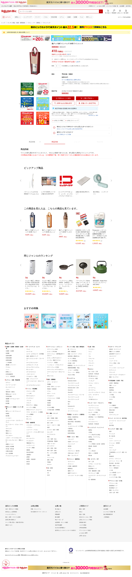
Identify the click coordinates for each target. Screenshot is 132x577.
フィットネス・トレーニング (116, 367)
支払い (81, 511)
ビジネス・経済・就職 (53, 429)
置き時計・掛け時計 (114, 463)
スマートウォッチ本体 (53, 367)
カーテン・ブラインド (115, 458)
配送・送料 (82, 509)
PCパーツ (29, 416)
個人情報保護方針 (108, 514)
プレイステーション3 (73, 397)
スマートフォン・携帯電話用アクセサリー (56, 354)
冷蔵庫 (69, 17)
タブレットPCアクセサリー (54, 358)
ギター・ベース (51, 393)
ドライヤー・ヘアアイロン (33, 425)
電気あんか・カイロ (11, 394)
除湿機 (7, 403)
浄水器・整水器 (10, 449)
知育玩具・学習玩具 (94, 374)
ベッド (111, 438)
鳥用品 (90, 441)
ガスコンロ (8, 428)
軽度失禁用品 (71, 433)
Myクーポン (58, 519)
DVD (48, 475)
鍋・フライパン (72, 349)
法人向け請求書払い (60, 527)
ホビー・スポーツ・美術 (53, 425)
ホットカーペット (10, 387)
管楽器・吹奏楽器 (51, 389)
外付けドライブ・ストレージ (34, 409)
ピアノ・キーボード (52, 382)
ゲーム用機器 (29, 414)
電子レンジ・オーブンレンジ (13, 411)
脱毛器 (28, 436)
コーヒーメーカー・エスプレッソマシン (14, 421)
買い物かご (58, 509)
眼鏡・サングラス (113, 377)
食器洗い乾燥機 (10, 446)
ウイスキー (91, 349)
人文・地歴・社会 (51, 439)
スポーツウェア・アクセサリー (117, 374)
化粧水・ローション (73, 441)
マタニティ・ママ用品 (94, 410)
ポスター (49, 464)
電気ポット (8, 431)
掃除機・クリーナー (11, 365)
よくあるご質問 (101, 6)
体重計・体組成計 (31, 459)
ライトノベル (50, 457)
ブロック (91, 397)
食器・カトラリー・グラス (75, 354)
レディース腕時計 (113, 407)
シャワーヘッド (30, 445)
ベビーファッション (94, 407)
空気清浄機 (54, 17)
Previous (19, 38)
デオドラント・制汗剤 (73, 451)
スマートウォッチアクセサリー (55, 369)
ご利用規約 (106, 517)
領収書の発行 (82, 522)
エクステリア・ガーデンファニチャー (97, 476)
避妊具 (69, 424)
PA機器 (49, 384)
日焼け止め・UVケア (73, 453)
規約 (97, 115)
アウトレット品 (113, 483)
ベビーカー (91, 419)
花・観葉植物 (92, 479)
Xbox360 (70, 392)
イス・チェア (112, 450)
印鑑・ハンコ (112, 385)
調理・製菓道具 (72, 351)
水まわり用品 (71, 374)
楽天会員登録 (126, 17)
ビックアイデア (28, 17)
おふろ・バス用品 (93, 412)
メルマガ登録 (82, 525)
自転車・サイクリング (115, 349)
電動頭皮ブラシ (30, 443)
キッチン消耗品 (72, 358)
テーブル (111, 445)
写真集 (49, 462)
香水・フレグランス (73, 455)
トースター (8, 418)
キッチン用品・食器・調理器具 (16, 22)
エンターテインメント (53, 420)
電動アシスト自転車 (114, 351)
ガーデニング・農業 (94, 473)
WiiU (69, 401)
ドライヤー (37, 17)
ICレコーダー (29, 369)
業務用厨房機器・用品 (73, 367)
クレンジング (71, 444)
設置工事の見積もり (10, 519)
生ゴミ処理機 (9, 453)
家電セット (18, 17)
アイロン (8, 367)
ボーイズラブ (50, 446)
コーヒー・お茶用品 (73, 370)
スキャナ (28, 402)
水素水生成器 (9, 451)
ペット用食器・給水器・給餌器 (97, 444)
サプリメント (71, 461)
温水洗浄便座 (29, 452)
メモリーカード (30, 374)
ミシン (7, 369)
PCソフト (29, 419)
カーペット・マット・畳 (115, 461)
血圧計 (28, 461)
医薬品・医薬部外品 (73, 417)
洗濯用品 (111, 390)
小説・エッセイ (51, 443)
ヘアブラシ (29, 427)
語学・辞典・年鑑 (51, 448)
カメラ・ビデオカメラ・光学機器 (35, 354)
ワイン (90, 351)
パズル (90, 385)
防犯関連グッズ (113, 485)
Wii (68, 404)
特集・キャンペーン (36, 509)
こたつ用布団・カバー (115, 472)
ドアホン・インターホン (95, 464)
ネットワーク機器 (31, 407)
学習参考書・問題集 (52, 441)
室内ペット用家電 (93, 453)
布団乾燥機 (8, 360)
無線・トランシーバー (32, 378)
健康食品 (70, 468)
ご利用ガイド (91, 6)
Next (113, 38)
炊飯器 (7, 413)
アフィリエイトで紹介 (85, 530)
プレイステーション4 (73, 385)
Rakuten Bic (9, 11)
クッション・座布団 (114, 443)
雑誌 (48, 436)
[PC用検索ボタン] (101, 11)
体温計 (28, 464)
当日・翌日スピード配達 (11, 509)
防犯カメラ (91, 466)
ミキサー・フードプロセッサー (14, 438)
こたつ (7, 389)
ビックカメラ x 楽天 (7, 6)
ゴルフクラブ (112, 356)
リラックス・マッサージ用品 (75, 475)
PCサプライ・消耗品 (31, 405)
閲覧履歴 (57, 514)
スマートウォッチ (113, 414)
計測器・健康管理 (72, 466)
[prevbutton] (21, 180)
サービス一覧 (54, 573)
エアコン (62, 17)
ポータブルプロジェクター (33, 385)
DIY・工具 (91, 461)
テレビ (81, 17)
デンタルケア (29, 440)
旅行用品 (111, 425)
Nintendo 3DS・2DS (73, 387)
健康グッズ (71, 471)
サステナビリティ (74, 573)
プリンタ (28, 400)
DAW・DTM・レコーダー (53, 386)
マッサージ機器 (30, 447)
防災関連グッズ (93, 468)
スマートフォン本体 (52, 349)
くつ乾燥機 (8, 362)
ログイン (120, 17)
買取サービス (8, 525)
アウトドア (112, 372)
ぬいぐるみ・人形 (93, 371)
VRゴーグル (50, 376)
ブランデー (91, 363)
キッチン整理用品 (72, 361)
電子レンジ (89, 17)
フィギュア (91, 380)
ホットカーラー (30, 438)
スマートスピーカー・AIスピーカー (35, 382)
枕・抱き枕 (112, 436)
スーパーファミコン (73, 411)
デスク (111, 447)
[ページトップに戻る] (129, 339)
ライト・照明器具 (10, 376)
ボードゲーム (92, 390)
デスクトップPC (30, 391)
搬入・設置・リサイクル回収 (12, 517)
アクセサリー (50, 396)
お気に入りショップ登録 (85, 519)
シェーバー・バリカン (32, 429)
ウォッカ (91, 361)
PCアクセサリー (30, 396)
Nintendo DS (71, 406)
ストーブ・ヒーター (11, 385)
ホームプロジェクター (32, 362)
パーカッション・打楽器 (53, 398)
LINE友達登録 (82, 527)
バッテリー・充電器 (52, 362)
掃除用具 (111, 387)
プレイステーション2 (73, 399)
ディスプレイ (29, 398)
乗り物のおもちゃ (93, 376)
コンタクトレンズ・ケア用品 (75, 426)
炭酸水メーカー (10, 444)
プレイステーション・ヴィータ (76, 394)
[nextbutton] (111, 180)
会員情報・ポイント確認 (61, 522)
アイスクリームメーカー (12, 455)
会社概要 (122, 6)
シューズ (111, 358)
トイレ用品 (112, 397)
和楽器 (49, 405)
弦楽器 (49, 402)
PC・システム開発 (52, 453)
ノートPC (29, 393)
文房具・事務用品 (113, 383)
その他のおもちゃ (93, 399)
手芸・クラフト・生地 (115, 392)
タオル (111, 399)
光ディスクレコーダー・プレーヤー (35, 359)
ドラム (49, 391)
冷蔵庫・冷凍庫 (10, 351)
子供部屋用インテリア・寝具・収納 (118, 453)
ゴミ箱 (111, 470)
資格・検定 (50, 460)
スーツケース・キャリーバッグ (117, 420)
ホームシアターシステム (32, 367)
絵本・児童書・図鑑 (52, 418)
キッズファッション (94, 405)
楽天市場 (128, 6)
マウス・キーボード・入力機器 (34, 412)
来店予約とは (92, 115)
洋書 (48, 455)
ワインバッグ (46, 22)
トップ (3, 22)
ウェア (111, 365)
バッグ (111, 423)
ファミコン (71, 408)
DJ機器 (49, 400)
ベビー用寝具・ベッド (94, 414)
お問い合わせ (82, 535)
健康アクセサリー (72, 473)
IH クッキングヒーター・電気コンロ (14, 441)
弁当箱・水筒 (71, 363)
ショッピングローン (10, 514)
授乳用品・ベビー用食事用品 (96, 417)
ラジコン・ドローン (94, 383)
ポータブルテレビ (31, 372)
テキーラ (91, 365)
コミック (49, 416)
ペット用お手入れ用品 (94, 434)
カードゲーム (92, 387)
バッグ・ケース (113, 361)
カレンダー (50, 432)
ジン (90, 354)
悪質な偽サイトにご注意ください (29, 555)
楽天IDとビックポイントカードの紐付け (65, 530)
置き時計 (111, 412)
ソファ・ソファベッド (115, 440)
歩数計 (28, 457)
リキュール (91, 358)
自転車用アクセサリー (115, 354)
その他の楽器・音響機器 (53, 409)
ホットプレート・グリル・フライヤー (14, 425)
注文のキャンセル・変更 (85, 517)
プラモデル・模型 (93, 378)
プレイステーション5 (73, 383)
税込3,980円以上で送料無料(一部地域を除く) (25, 6)
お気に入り (58, 511)
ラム (90, 356)
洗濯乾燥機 (8, 355)
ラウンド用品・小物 (114, 363)
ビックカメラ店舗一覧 (112, 6)
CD (48, 473)
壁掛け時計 (112, 410)
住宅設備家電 (9, 374)
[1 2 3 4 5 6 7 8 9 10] (57, 66)
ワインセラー (9, 435)
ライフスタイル (51, 434)
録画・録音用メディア (32, 356)
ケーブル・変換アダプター (54, 360)
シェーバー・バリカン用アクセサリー (35, 432)
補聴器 (28, 450)
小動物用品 (91, 439)
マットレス (112, 433)
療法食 (90, 455)
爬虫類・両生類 (93, 446)
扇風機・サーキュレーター (13, 398)
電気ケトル (8, 433)
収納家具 (111, 456)
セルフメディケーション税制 (12, 555)
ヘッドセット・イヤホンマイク (55, 365)
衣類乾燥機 (8, 358)
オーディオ (29, 351)
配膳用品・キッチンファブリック (76, 365)
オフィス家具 (112, 475)
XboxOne (70, 390)
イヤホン (45, 17)
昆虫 (90, 448)
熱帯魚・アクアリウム (94, 437)
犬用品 (90, 432)
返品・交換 (82, 514)
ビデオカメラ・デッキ (32, 365)
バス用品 (111, 394)
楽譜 (48, 427)
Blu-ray (49, 470)
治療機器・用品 (72, 419)
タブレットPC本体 (52, 351)
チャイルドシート (93, 421)
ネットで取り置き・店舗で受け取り (14, 522)
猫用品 (90, 430)
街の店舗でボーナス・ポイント (39, 511)
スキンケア (71, 439)
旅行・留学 (50, 422)
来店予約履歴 (58, 525)
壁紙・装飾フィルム (114, 465)
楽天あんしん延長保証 (11, 511)
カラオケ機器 (50, 407)
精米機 (7, 416)
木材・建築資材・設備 (94, 471)
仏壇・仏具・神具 (113, 492)
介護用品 (70, 428)
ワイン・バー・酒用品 (34, 22)
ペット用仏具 (92, 451)
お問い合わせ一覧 (64, 573)
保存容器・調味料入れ (73, 356)
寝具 (110, 431)
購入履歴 (57, 517)
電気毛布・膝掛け (10, 391)
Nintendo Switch (72, 380)
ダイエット (71, 464)
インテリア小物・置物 (115, 477)
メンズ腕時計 (112, 405)
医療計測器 (71, 431)
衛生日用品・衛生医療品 (74, 421)
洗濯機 (75, 17)
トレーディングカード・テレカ (97, 392)
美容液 (69, 446)
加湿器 (7, 401)
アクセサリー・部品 (31, 376)
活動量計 (28, 454)
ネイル (69, 448)
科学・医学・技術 (51, 450)
